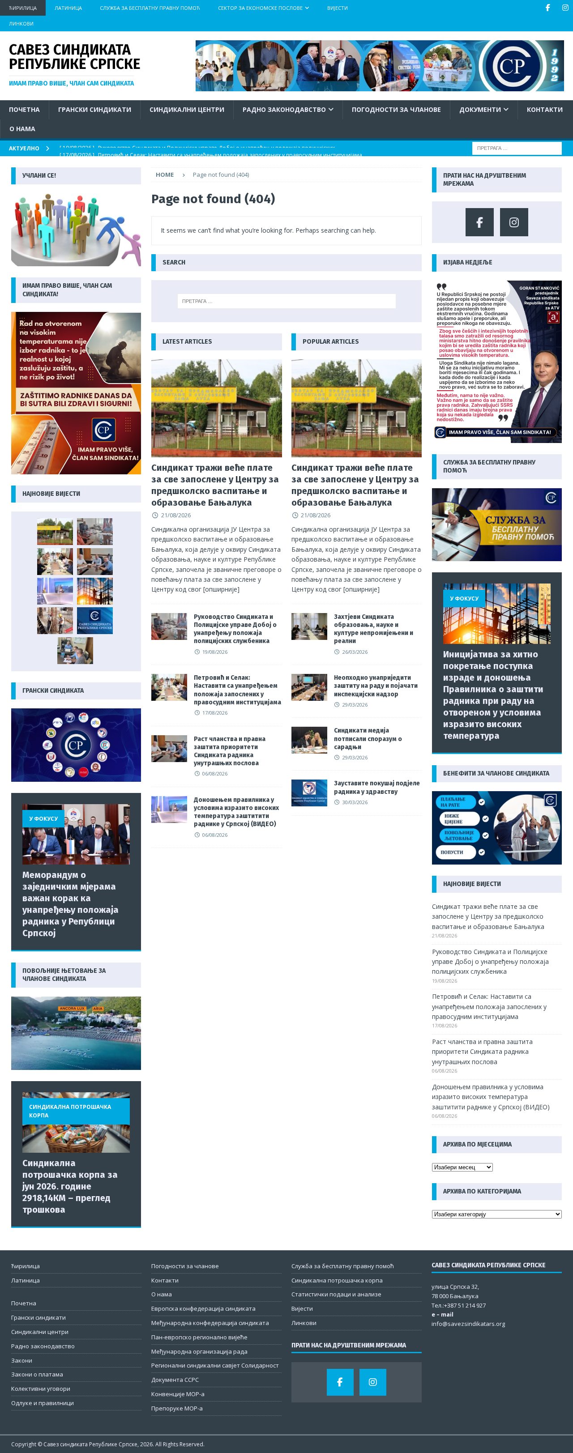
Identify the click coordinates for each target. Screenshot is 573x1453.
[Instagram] (565, 8)
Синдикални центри (187, 109)
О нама (22, 128)
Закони (21, 1360)
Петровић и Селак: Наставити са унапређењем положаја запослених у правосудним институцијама (237, 690)
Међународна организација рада (199, 1351)
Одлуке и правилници (42, 1403)
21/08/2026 (176, 515)
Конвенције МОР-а (178, 1394)
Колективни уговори (40, 1389)
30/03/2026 (355, 802)
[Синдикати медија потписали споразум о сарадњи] (309, 740)
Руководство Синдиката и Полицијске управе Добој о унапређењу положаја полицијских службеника (235, 629)
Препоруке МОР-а (177, 1408)
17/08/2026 (214, 712)
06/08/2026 (214, 773)
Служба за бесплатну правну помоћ (150, 7)
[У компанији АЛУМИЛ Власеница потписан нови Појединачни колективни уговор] (75, 650)
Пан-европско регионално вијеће (199, 1337)
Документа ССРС (175, 1380)
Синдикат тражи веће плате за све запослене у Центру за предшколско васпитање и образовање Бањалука (488, 916)
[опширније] (221, 589)
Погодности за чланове (396, 109)
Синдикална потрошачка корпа (337, 1280)
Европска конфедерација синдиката (203, 1308)
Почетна (24, 109)
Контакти (545, 109)
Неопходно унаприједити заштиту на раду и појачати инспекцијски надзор (376, 686)
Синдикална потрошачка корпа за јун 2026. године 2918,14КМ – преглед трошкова (70, 1186)
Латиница (68, 7)
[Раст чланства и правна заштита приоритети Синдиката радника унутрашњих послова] (169, 748)
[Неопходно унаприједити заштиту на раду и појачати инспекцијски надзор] (309, 687)
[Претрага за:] (517, 147)
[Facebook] (548, 8)
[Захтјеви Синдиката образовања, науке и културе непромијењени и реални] (309, 626)
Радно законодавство (284, 109)
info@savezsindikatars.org (468, 1324)
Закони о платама (37, 1374)
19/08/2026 (214, 651)
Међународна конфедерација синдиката (210, 1323)
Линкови (21, 23)
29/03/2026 (355, 704)
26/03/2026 (355, 651)
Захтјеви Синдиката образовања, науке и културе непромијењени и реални (373, 629)
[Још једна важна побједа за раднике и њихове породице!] (95, 620)
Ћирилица (23, 7)
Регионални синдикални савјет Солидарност (215, 1365)
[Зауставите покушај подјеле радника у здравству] (309, 793)
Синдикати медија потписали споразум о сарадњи (368, 738)
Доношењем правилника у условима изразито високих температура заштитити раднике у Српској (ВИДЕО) (236, 812)
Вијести (337, 7)
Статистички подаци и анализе (336, 1294)
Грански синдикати (94, 109)
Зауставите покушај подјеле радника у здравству (377, 787)
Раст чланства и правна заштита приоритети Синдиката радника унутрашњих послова (229, 751)
